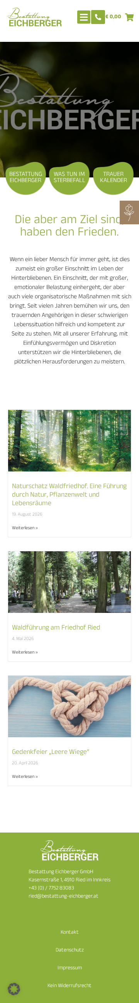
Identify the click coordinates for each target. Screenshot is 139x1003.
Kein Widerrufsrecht (69, 986)
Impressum (70, 968)
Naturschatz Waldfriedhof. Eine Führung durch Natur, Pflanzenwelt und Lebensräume (69, 495)
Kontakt (70, 932)
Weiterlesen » (25, 528)
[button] (14, 989)
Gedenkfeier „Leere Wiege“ (50, 753)
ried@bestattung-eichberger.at (63, 896)
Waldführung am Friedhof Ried (56, 628)
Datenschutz (70, 950)
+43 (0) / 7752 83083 (51, 888)
